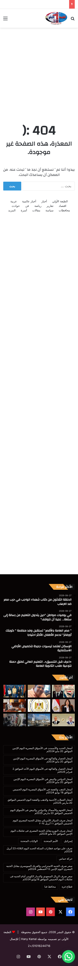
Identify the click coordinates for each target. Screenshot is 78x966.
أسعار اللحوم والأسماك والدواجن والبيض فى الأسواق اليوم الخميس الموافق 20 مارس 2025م (41, 811)
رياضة (37, 205)
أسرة (24, 210)
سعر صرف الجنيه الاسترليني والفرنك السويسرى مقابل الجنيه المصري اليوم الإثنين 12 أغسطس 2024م (39, 867)
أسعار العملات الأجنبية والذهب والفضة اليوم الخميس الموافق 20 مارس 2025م (40, 801)
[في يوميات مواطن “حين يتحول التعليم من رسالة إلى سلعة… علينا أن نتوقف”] (39, 691)
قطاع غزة (67, 886)
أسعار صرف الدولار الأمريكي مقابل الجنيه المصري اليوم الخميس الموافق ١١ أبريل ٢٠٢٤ (42, 822)
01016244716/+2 (39, 946)
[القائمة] (5, 20)
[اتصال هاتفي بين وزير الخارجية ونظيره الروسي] (63, 720)
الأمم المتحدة (51, 841)
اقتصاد (62, 205)
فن (27, 205)
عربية (13, 201)
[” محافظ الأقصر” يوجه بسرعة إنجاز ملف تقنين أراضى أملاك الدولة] (14, 705)
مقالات (36, 210)
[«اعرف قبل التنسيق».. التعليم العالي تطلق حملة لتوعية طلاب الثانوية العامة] (39, 705)
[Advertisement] (39, 70)
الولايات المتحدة (29, 841)
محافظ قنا (50, 886)
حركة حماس (65, 858)
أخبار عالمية (29, 201)
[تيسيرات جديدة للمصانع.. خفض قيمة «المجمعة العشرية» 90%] (39, 720)
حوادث (16, 205)
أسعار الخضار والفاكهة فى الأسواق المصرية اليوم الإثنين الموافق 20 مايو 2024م (42, 760)
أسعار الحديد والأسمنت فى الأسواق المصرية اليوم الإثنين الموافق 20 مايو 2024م (42, 749)
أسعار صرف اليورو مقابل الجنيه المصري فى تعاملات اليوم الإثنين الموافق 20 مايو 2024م (41, 832)
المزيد (12, 210)
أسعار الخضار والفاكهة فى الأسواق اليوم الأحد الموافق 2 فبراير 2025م (42, 770)
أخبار (44, 201)
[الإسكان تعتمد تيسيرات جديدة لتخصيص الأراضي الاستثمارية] (63, 705)
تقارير (50, 205)
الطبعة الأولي (60, 201)
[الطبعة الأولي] (56, 18)
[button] (68, 956)
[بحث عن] (72, 20)
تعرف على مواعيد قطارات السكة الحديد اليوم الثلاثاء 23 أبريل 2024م (39, 850)
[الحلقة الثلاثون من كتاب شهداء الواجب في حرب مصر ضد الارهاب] (63, 691)
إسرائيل (68, 841)
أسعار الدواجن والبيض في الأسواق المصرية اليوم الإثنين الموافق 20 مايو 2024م (42, 780)
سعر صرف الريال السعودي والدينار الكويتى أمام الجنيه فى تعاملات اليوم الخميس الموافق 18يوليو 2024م (41, 878)
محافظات (64, 210)
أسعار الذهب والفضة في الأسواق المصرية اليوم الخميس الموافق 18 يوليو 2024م (42, 791)
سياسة (50, 210)
